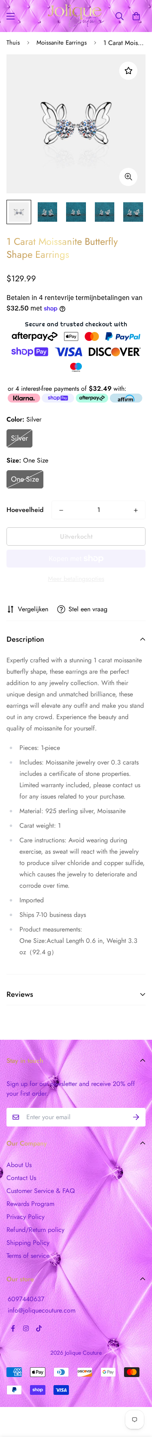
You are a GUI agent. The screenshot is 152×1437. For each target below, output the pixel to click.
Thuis (13, 42)
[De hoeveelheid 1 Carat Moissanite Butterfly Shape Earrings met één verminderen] (61, 510)
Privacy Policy (25, 1216)
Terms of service (27, 1255)
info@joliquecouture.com (41, 1310)
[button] (136, 16)
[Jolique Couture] (76, 16)
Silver (19, 438)
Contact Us (21, 1177)
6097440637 (26, 1299)
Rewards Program (30, 1203)
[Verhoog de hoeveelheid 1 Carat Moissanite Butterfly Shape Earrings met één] (135, 510)
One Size (25, 479)
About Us (19, 1164)
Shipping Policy (27, 1242)
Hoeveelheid (24, 509)
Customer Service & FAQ (40, 1190)
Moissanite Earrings (61, 42)
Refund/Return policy (35, 1229)
